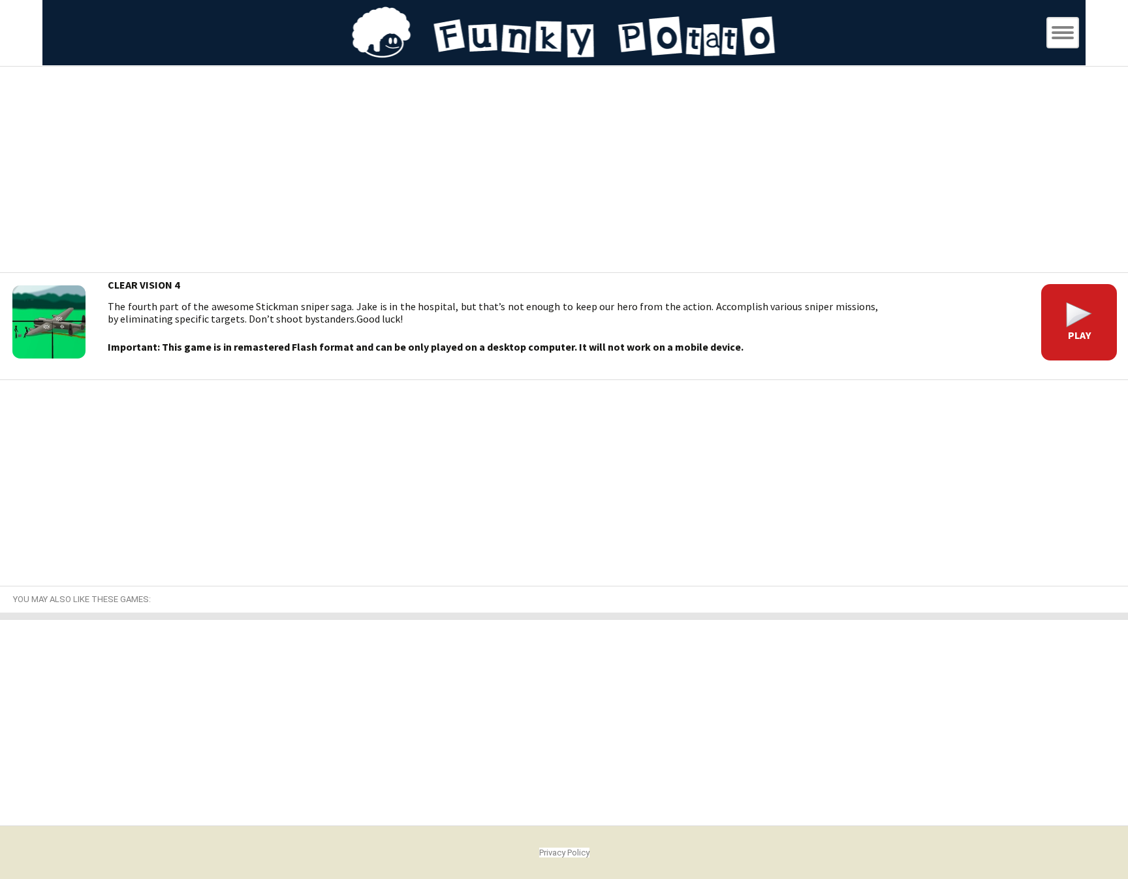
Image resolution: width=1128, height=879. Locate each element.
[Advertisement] (564, 171)
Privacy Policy (564, 852)
